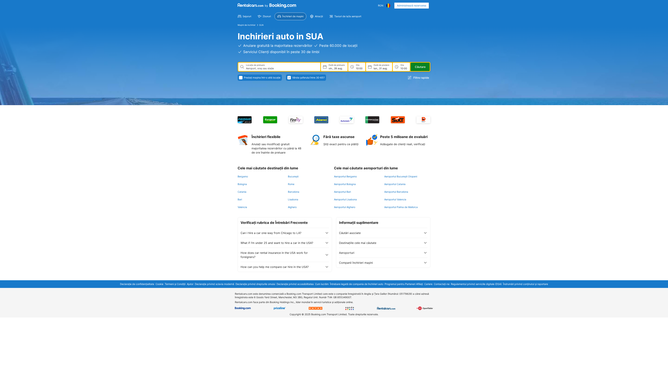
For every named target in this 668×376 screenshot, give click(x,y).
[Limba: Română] (388, 5)
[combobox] (281, 68)
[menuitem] (244, 16)
